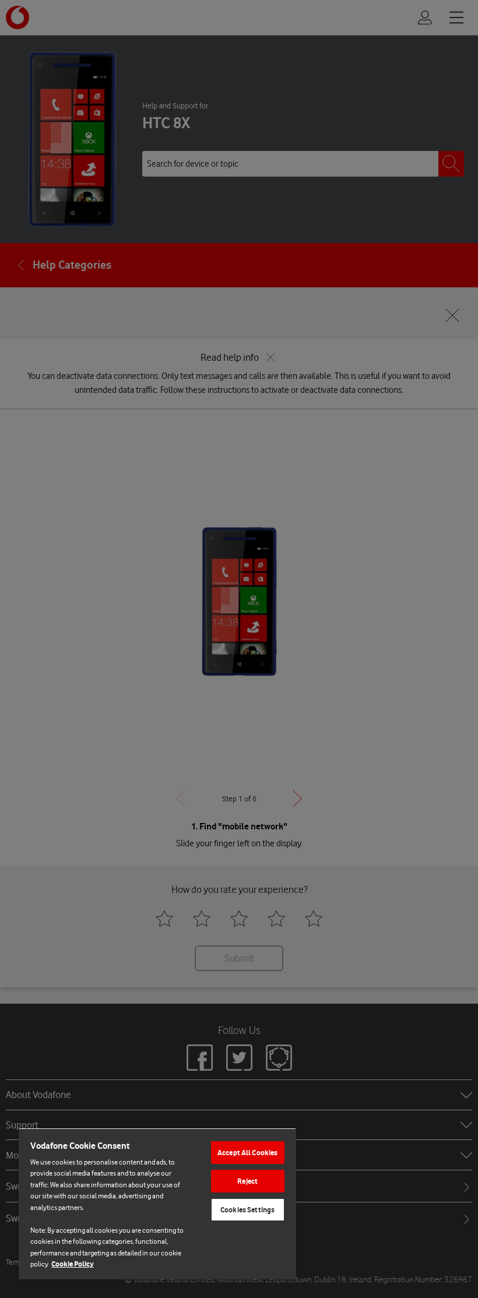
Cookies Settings (247, 1209)
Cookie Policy (72, 1264)
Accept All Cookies (247, 1152)
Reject (247, 1181)
